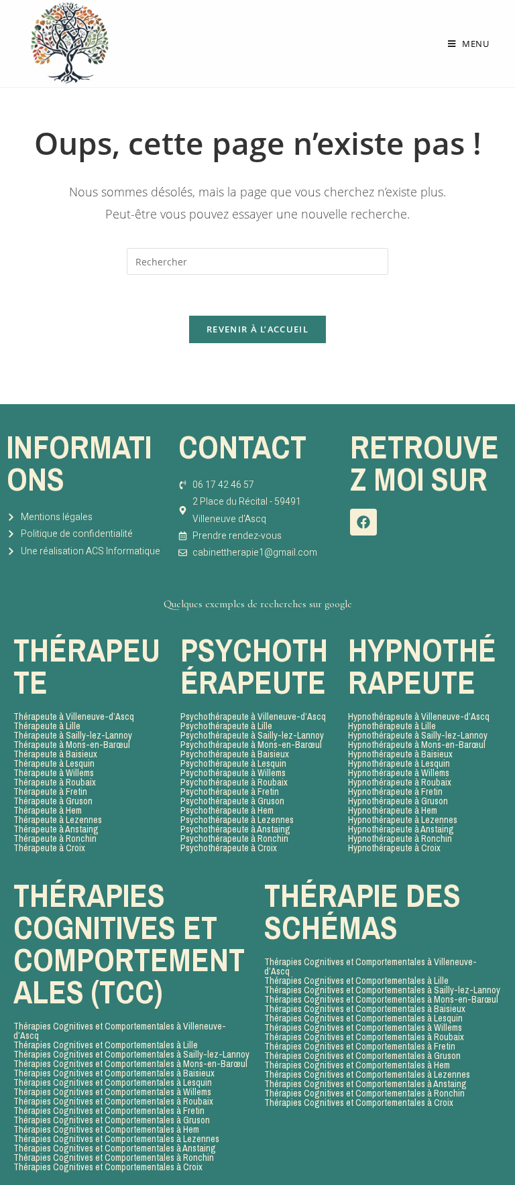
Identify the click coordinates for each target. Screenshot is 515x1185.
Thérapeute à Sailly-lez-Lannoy (72, 735)
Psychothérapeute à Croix (228, 848)
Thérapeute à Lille (46, 726)
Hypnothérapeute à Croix (394, 848)
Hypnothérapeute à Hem (392, 810)
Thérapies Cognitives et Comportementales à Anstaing (114, 1148)
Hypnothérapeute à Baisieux (400, 754)
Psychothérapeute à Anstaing (235, 829)
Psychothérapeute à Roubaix (234, 782)
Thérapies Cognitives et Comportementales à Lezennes (116, 1138)
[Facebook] (363, 522)
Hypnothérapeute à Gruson (398, 801)
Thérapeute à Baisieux (55, 754)
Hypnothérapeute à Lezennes (402, 819)
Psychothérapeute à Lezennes (237, 819)
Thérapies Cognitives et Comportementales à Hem (106, 1129)
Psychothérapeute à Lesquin (233, 763)
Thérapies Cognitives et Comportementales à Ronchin (113, 1157)
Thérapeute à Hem (47, 810)
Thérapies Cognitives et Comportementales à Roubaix (113, 1101)
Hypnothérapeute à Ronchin (400, 838)
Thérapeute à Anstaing (56, 829)
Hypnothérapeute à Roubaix (399, 782)
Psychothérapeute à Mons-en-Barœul (251, 744)
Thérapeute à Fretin (50, 791)
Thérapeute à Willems (53, 772)
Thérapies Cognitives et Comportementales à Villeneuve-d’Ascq (119, 1030)
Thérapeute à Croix (49, 848)
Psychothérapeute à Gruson (232, 801)
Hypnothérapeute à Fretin (395, 791)
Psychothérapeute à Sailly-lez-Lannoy (252, 735)
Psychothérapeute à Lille (226, 726)
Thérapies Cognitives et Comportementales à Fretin (109, 1110)
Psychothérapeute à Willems (233, 772)
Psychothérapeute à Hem (227, 810)
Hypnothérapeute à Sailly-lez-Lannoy (418, 735)
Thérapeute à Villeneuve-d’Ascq (73, 716)
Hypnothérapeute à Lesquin (399, 763)
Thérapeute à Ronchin (55, 838)
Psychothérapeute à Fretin (229, 791)
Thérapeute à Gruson (53, 801)
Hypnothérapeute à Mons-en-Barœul (416, 744)
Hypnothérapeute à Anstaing (401, 829)
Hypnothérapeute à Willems (398, 772)
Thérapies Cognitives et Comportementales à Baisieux (114, 1073)
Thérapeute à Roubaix (54, 782)
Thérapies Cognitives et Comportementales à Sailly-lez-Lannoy (131, 1054)
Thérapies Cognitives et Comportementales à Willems (112, 1092)
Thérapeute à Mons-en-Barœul (71, 744)
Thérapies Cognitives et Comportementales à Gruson (111, 1120)
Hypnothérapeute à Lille (392, 726)
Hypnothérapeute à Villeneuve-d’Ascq (419, 716)
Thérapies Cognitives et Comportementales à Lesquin (112, 1082)
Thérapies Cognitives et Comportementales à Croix (108, 1167)
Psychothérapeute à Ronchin (234, 838)
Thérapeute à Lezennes (57, 819)
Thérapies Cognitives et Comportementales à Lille (105, 1045)
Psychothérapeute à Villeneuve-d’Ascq (253, 716)
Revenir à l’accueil (257, 329)
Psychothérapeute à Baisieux (234, 754)
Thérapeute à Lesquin (54, 763)
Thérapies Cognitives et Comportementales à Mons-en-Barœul (130, 1063)
